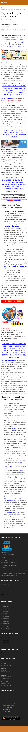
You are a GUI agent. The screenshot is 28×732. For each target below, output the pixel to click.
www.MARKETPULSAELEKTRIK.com (14, 46)
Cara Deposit (6, 697)
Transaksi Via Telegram (8, 705)
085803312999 (5, 644)
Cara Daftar (6, 695)
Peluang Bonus (6, 711)
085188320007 (5, 642)
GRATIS (6, 403)
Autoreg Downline (7, 707)
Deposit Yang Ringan (15, 405)
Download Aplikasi (7, 701)
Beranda (3, 7)
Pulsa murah (17, 487)
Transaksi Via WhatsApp (9, 703)
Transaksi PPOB (22, 439)
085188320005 (5, 639)
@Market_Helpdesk (6, 594)
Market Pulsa (21, 29)
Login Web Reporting (8, 709)
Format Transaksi (7, 699)
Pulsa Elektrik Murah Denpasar (9, 26)
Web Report (10, 421)
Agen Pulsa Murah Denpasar (14, 285)
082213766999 (5, 637)
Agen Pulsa (4, 29)
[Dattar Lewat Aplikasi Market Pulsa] (10, 720)
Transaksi (13, 428)
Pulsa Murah (5, 30)
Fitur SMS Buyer (13, 415)
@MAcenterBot (4, 653)
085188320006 (5, 640)
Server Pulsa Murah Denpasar (14, 37)
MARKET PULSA (5, 39)
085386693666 (5, 589)
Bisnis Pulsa (12, 29)
